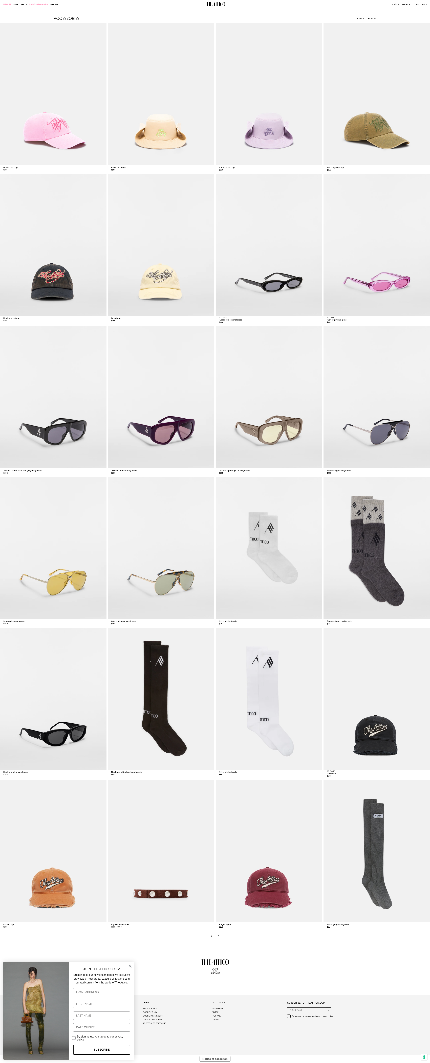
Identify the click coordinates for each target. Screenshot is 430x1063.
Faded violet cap (226, 167)
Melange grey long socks (338, 924)
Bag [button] (424, 4)
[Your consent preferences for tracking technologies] (424, 1057)
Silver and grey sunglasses (339, 470)
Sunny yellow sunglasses (14, 621)
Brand (54, 4)
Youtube (216, 1016)
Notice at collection (215, 1058)
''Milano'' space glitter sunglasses (234, 470)
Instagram (217, 1008)
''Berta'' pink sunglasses (337, 320)
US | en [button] (395, 4)
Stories (215, 1019)
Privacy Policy (150, 1008)
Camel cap (8, 924)
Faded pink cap (10, 167)
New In (7, 4)
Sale (15, 4)
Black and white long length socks (126, 772)
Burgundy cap (225, 924)
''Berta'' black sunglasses (230, 320)
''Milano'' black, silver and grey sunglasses (22, 470)
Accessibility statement (154, 1023)
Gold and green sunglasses (123, 621)
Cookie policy (150, 1012)
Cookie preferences (152, 1016)
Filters (372, 18)
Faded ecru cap (118, 167)
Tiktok (215, 1012)
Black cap (331, 774)
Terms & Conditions (152, 1019)
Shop (24, 4)
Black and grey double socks (339, 621)
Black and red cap (11, 318)
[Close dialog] (130, 966)
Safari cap (116, 318)
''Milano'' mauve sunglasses (124, 470)
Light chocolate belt (120, 924)
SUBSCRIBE (102, 1049)
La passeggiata (38, 4)
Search (406, 4)
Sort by (361, 18)
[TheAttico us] (215, 4)
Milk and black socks (228, 621)
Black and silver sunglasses (15, 772)
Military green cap (335, 167)
